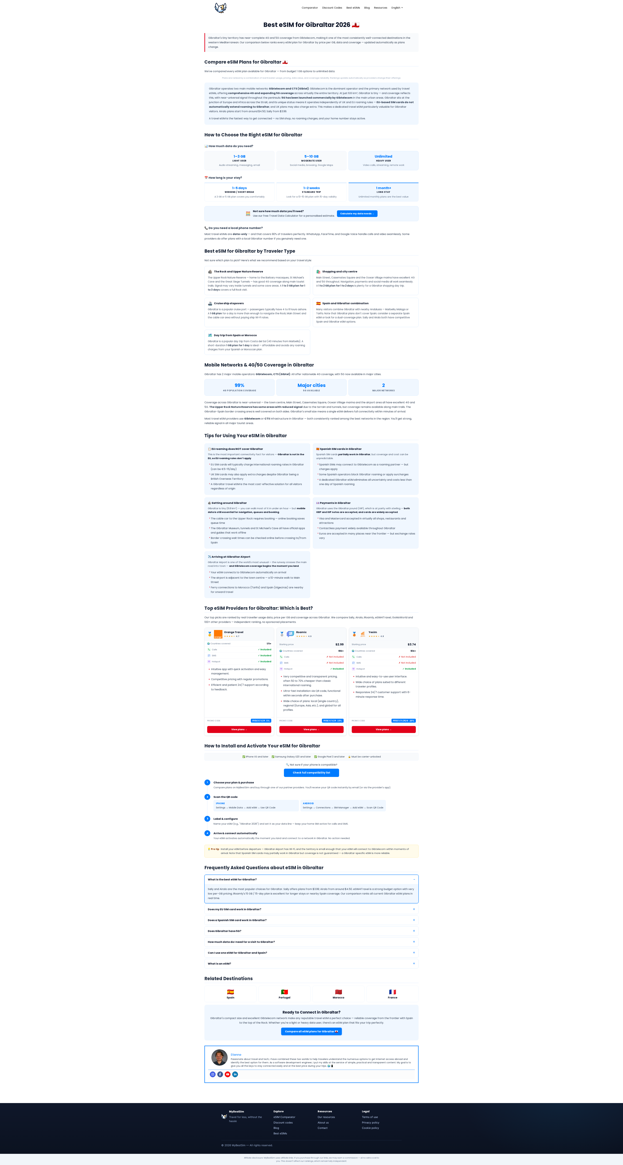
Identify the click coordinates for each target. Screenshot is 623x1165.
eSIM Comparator (284, 1117)
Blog (367, 8)
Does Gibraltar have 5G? (224, 931)
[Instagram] (213, 1074)
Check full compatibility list (311, 772)
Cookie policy (370, 1127)
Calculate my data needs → (357, 213)
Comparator (310, 8)
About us (323, 1122)
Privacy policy (370, 1122)
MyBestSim (236, 1111)
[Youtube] (228, 1074)
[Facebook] (220, 1074)
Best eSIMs (353, 8)
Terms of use (370, 1117)
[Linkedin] (235, 1074)
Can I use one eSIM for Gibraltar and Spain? (237, 953)
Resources (380, 8)
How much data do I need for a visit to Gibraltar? (241, 942)
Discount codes (283, 1122)
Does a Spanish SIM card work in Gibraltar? (237, 920)
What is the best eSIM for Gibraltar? (232, 879)
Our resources (326, 1117)
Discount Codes (332, 8)
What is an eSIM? (219, 964)
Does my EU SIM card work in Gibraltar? (234, 909)
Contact (323, 1127)
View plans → (239, 729)
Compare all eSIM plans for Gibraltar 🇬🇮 (311, 1031)
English (395, 8)
